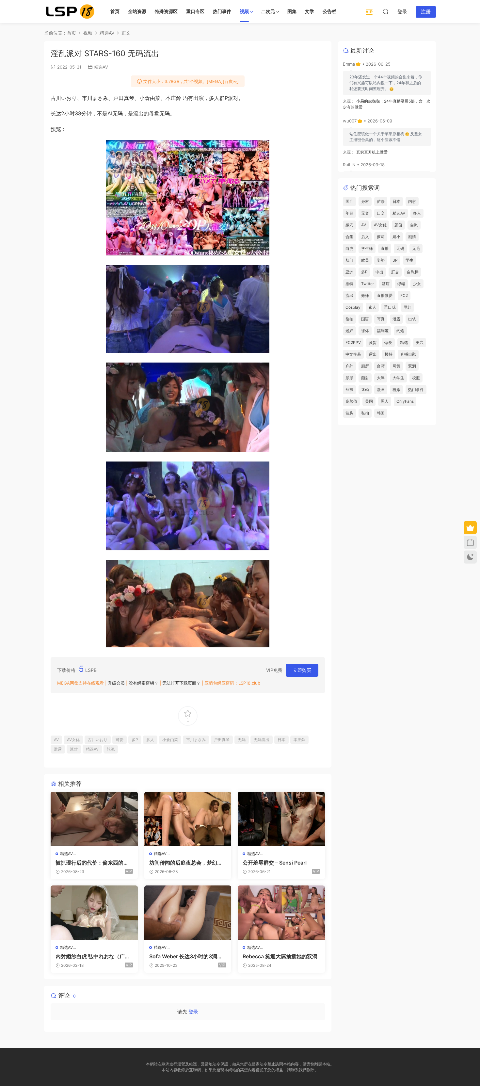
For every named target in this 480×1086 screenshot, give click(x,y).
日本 (281, 739)
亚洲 (349, 271)
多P (135, 739)
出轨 (412, 318)
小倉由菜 (170, 739)
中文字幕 (353, 354)
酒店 (386, 283)
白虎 (349, 248)
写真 (381, 318)
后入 (365, 236)
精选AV (101, 67)
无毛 (416, 248)
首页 (115, 11)
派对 (74, 749)
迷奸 (349, 330)
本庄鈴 (299, 739)
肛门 (349, 260)
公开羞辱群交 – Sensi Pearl (275, 862)
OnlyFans (405, 401)
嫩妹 (365, 295)
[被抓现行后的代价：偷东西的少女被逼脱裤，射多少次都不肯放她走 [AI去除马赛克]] (94, 819)
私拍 (365, 413)
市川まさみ (196, 739)
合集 (349, 236)
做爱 (388, 342)
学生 (409, 260)
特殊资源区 (166, 11)
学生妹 (367, 248)
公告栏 (329, 11)
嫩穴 (349, 224)
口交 (381, 213)
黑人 (385, 401)
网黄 (396, 366)
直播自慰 (408, 354)
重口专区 (195, 11)
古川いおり (97, 739)
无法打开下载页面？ (181, 683)
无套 (365, 213)
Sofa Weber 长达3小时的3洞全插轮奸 (185, 956)
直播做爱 (384, 295)
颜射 (365, 377)
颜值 (398, 224)
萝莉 (381, 236)
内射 (412, 201)
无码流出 (261, 739)
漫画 (381, 389)
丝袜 (349, 389)
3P (395, 260)
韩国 (381, 413)
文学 (309, 11)
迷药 (365, 389)
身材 (365, 201)
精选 (404, 342)
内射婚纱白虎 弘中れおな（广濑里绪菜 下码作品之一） (93, 956)
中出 (379, 271)
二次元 (268, 11)
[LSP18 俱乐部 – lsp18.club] (70, 11)
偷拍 (349, 318)
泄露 (58, 749)
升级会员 (116, 683)
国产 (349, 201)
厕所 (365, 366)
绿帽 (401, 283)
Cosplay (352, 307)
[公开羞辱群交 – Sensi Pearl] (281, 819)
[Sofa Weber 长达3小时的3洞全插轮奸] (188, 912)
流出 (349, 295)
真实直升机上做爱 (372, 152)
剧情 (412, 236)
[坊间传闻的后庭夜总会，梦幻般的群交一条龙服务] (188, 819)
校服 (416, 377)
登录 (193, 1012)
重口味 (390, 307)
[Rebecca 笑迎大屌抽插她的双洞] (281, 912)
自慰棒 (413, 271)
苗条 (381, 201)
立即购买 (302, 670)
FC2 (404, 295)
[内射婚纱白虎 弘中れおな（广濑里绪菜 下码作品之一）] (94, 912)
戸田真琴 (222, 739)
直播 (385, 248)
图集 (291, 11)
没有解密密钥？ (143, 683)
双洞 (412, 366)
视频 (244, 11)
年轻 (349, 213)
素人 (372, 307)
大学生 (398, 377)
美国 (369, 401)
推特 (349, 283)
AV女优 (73, 739)
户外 (349, 366)
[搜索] (385, 11)
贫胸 (349, 413)
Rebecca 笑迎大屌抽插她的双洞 (280, 956)
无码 (242, 739)
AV (56, 739)
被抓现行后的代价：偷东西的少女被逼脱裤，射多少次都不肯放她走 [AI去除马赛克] (92, 862)
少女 (417, 283)
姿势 (381, 260)
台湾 (381, 366)
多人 (150, 739)
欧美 (365, 260)
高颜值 (351, 401)
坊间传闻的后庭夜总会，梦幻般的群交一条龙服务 (185, 862)
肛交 (395, 271)
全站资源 (137, 11)
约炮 (400, 330)
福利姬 (383, 330)
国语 (365, 318)
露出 (373, 354)
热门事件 (222, 11)
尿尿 (349, 377)
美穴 (420, 342)
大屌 (381, 377)
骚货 (372, 342)
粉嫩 (396, 389)
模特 (388, 354)
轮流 (111, 749)
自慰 (414, 224)
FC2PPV (353, 342)
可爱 (119, 739)
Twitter (367, 283)
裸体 (365, 330)
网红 (407, 307)
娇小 (396, 236)
